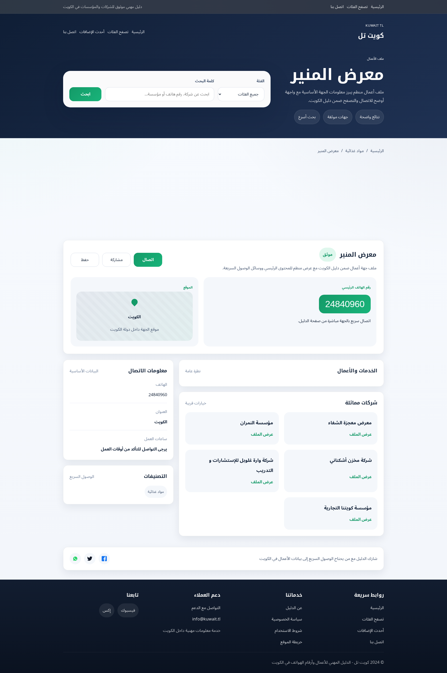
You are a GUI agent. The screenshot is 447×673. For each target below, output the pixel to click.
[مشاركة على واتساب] (75, 558)
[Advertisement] (223, 197)
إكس (107, 610)
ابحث (85, 94)
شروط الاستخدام (288, 630)
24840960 (344, 304)
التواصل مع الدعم (206, 607)
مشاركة (116, 259)
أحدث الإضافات (92, 32)
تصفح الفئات (357, 7)
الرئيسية (377, 7)
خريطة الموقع (291, 642)
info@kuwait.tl (206, 619)
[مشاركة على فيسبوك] (104, 558)
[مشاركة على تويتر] (89, 558)
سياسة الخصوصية (287, 619)
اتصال (148, 259)
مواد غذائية (354, 150)
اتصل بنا (337, 7)
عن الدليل (294, 607)
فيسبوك (128, 610)
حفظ (85, 259)
